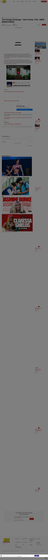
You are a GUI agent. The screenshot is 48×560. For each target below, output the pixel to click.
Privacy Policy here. (19, 556)
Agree (36, 555)
